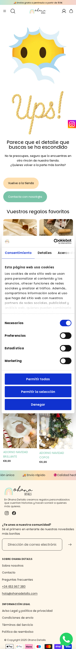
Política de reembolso (17, 632)
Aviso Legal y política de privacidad (27, 611)
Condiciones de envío (17, 618)
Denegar (38, 404)
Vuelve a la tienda (21, 183)
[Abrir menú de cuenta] (64, 11)
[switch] (65, 335)
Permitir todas (38, 379)
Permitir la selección (38, 392)
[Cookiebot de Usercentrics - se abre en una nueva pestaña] (54, 241)
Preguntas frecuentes (17, 580)
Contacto (8, 572)
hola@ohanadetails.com (19, 593)
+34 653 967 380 (14, 587)
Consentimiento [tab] (18, 252)
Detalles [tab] (44, 252)
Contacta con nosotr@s (25, 197)
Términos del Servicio (17, 625)
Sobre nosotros (13, 566)
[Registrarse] (70, 545)
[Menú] (4, 11)
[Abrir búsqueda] (13, 11)
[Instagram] (72, 124)
